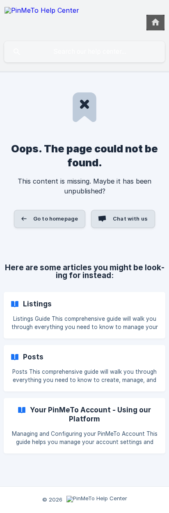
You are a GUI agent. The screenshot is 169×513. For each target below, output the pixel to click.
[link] (84, 315)
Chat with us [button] (130, 218)
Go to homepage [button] (55, 218)
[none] (42, 20)
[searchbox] (84, 51)
